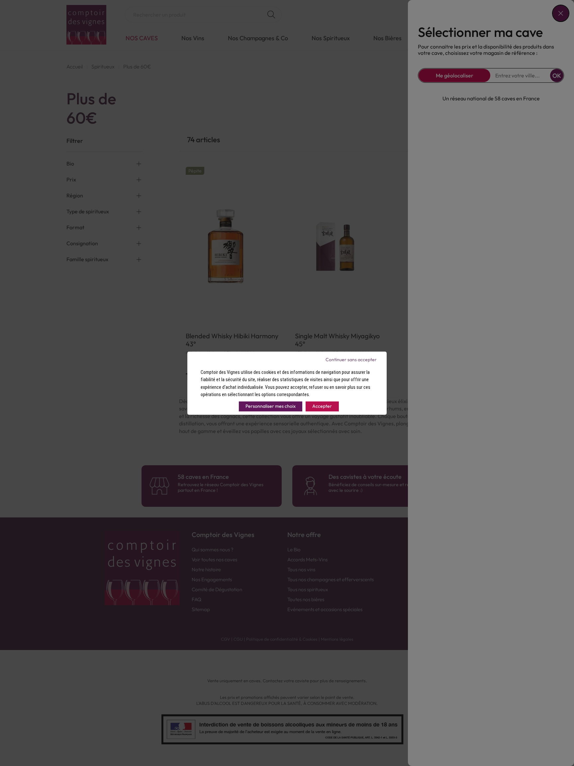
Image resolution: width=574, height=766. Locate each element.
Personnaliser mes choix (270, 406)
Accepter (322, 406)
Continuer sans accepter (351, 360)
